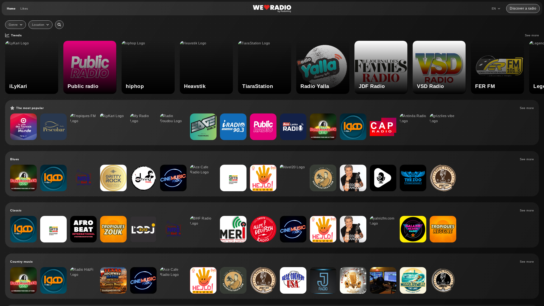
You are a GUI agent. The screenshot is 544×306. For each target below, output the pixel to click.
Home (11, 8)
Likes (24, 8)
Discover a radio (523, 8)
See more (532, 35)
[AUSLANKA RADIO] (293, 126)
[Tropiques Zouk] (113, 229)
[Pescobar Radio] (53, 126)
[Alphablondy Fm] (323, 126)
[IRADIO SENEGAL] (233, 126)
